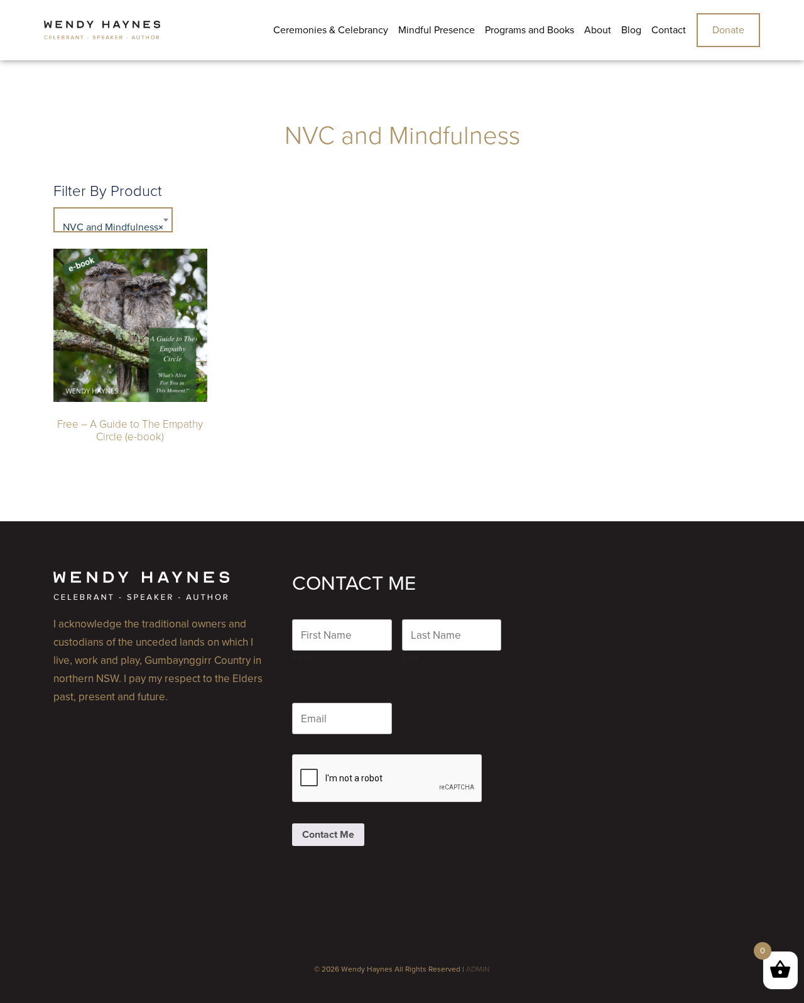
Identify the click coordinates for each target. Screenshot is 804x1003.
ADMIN (478, 969)
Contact (668, 30)
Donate (728, 30)
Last (411, 657)
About (597, 30)
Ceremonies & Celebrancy (330, 30)
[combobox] (113, 219)
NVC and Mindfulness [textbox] (113, 227)
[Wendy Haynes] (102, 30)
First (302, 657)
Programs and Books (529, 30)
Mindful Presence (436, 30)
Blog (631, 30)
